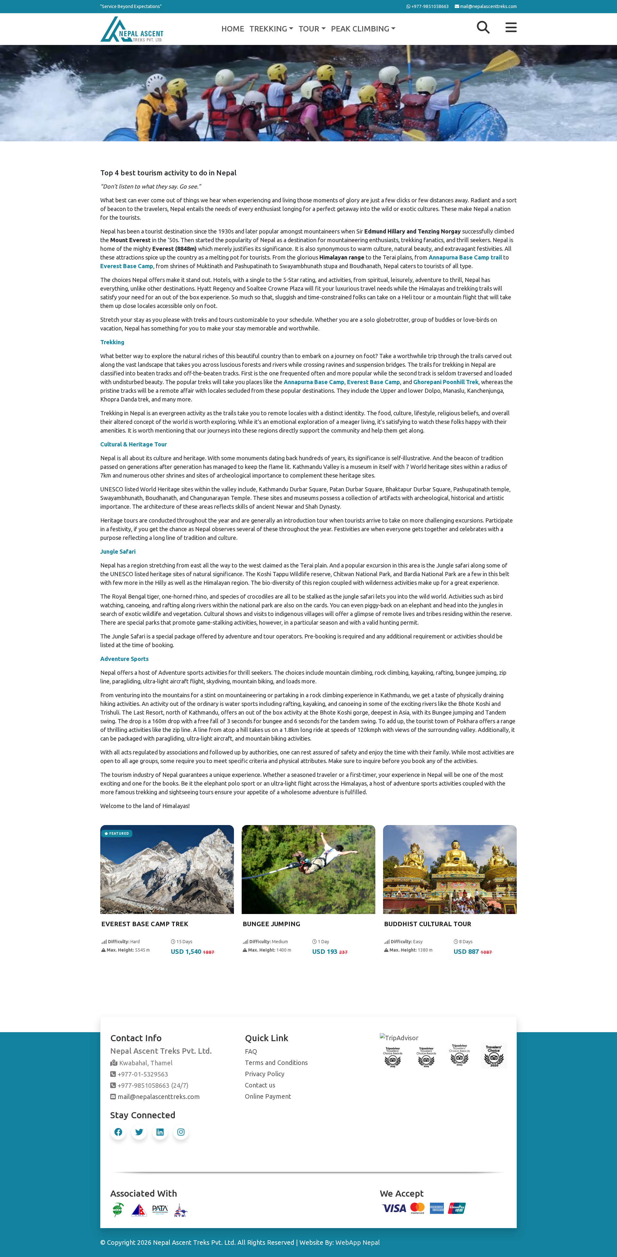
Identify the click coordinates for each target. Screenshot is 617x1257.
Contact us (260, 1085)
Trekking (268, 28)
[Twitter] (139, 1132)
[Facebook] (118, 1132)
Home (232, 28)
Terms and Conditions (276, 1062)
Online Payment (268, 1096)
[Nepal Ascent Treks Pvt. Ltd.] (131, 28)
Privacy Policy (264, 1073)
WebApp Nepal (357, 1242)
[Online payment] (424, 1207)
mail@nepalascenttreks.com (159, 1096)
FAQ (251, 1051)
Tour (309, 28)
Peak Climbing (360, 28)
